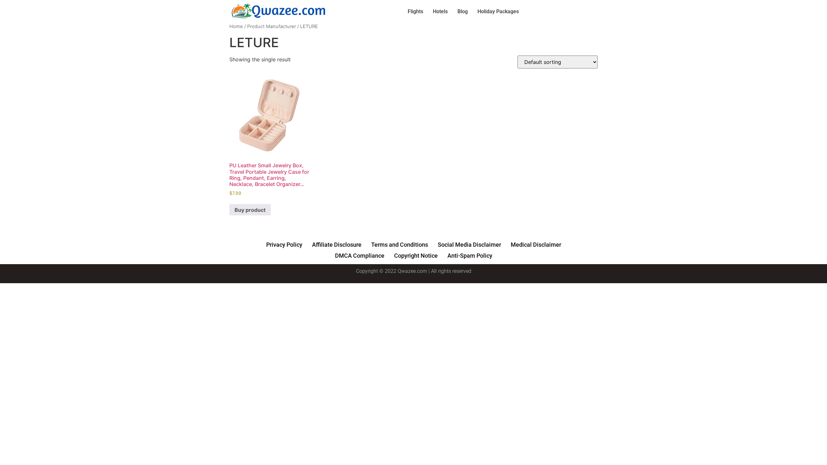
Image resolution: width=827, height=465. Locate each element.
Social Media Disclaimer (469, 244)
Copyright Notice (416, 255)
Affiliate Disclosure (336, 244)
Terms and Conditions (399, 244)
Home (236, 26)
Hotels (440, 11)
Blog (462, 11)
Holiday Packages (498, 11)
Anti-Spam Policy (469, 255)
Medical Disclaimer (536, 244)
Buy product (250, 210)
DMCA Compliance (359, 255)
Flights (415, 11)
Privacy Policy (284, 244)
